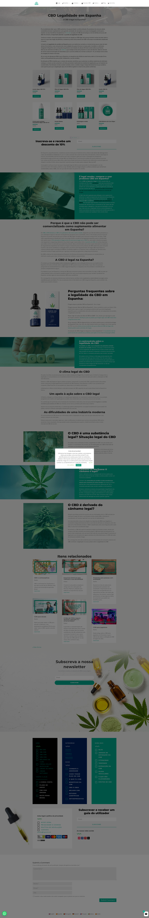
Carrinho (112, 3)
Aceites (66, 3)
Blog (104, 3)
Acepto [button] (78, 465)
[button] (4, 913)
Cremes (75, 3)
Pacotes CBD (87, 3)
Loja (58, 3)
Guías (96, 3)
